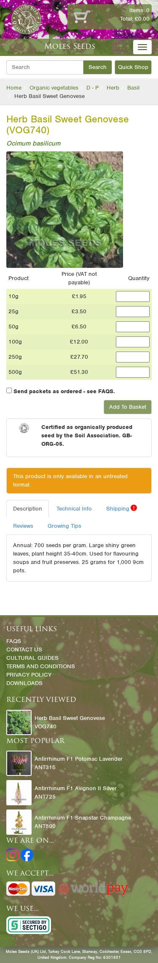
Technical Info (74, 508)
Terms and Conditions (40, 666)
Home (13, 87)
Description (27, 508)
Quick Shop (133, 67)
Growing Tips (64, 525)
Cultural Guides (32, 657)
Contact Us (24, 649)
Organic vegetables (53, 87)
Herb (113, 87)
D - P (92, 87)
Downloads (24, 683)
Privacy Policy (28, 674)
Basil (133, 87)
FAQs (13, 641)
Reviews (23, 525)
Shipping (120, 508)
